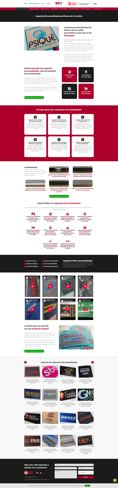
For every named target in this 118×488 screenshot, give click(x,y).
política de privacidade (79, 485)
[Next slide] (57, 49)
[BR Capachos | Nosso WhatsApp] (115, 480)
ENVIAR (86, 477)
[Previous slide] (54, 49)
